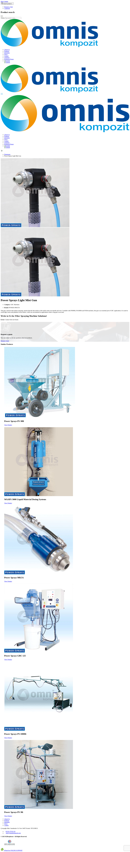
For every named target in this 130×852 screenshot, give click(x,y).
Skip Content (4, 1)
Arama (3, 18)
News (6, 54)
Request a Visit (8, 7)
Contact (6, 56)
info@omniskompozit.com (13, 833)
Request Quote (5, 341)
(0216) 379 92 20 (10, 831)
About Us (7, 49)
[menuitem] (7, 61)
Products (6, 51)
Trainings (6, 57)
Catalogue (7, 8)
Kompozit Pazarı (9, 59)
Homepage (7, 154)
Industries (7, 53)
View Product (8, 425)
